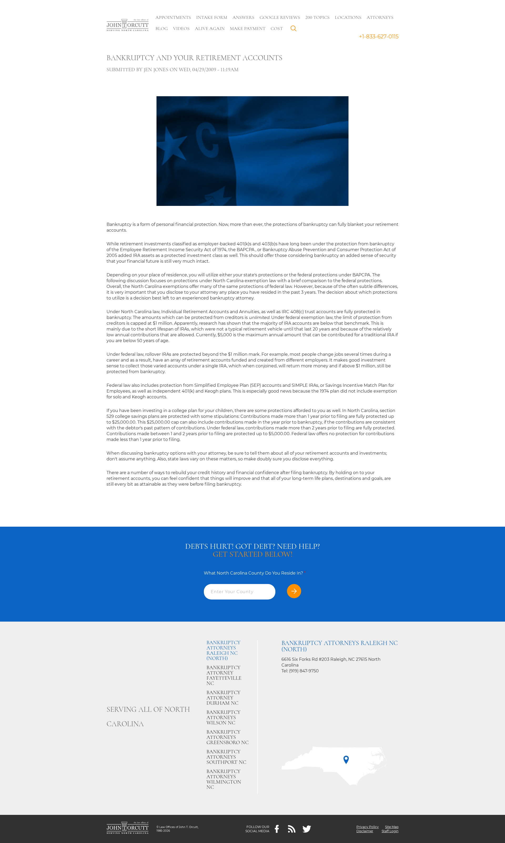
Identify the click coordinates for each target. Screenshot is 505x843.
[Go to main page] (128, 25)
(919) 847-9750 (304, 670)
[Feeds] (292, 829)
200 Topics (317, 17)
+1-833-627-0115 (378, 36)
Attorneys (380, 17)
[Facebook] (277, 829)
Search (294, 29)
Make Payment (247, 28)
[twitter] (307, 829)
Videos (181, 28)
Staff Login (390, 831)
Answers (243, 17)
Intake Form (211, 17)
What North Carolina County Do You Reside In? (255, 573)
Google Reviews (280, 17)
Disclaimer (364, 831)
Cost (277, 28)
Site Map (391, 827)
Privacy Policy (367, 827)
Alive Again (210, 28)
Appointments (173, 17)
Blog (161, 28)
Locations (348, 17)
